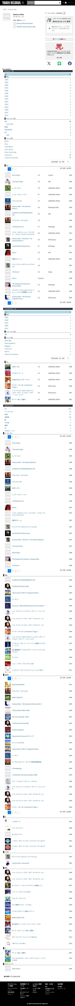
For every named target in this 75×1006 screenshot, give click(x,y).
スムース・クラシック (19, 898)
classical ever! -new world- (20, 863)
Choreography (17, 768)
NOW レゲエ (16, 367)
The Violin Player (17, 182)
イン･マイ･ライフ (17, 828)
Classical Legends (18, 730)
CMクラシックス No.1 (18, 943)
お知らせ (35, 992)
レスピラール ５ (17, 373)
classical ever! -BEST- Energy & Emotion (25, 593)
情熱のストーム (17, 259)
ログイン (70, 3)
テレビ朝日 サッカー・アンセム (21, 905)
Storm (14, 252)
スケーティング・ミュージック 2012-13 (24, 937)
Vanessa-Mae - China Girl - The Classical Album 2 (22, 240)
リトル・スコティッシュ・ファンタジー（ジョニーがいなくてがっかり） (23, 233)
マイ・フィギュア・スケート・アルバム (24, 781)
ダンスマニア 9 (16, 834)
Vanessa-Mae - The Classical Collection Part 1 (21, 298)
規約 (46, 986)
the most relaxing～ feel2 (20, 717)
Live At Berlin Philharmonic (21, 246)
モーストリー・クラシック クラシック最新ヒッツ (27, 885)
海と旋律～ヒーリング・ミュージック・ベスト (26, 924)
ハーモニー (15, 599)
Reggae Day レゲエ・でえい (21, 379)
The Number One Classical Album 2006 (24, 775)
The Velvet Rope (17, 546)
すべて (30, 3)
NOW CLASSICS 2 (17, 697)
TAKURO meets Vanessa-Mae (26, 27)
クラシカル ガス (17, 201)
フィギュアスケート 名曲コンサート (23, 911)
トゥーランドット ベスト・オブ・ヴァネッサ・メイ (28, 619)
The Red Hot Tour (18, 227)
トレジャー (15, 657)
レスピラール (16, 821)
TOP (4, 9)
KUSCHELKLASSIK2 (18, 685)
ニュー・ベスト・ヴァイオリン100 (23, 664)
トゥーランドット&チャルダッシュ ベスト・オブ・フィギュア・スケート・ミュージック (23, 393)
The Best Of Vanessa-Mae (20, 586)
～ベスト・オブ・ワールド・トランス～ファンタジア (28, 841)
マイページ (10, 994)
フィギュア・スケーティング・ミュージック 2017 (27, 670)
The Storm (15, 272)
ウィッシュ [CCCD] (18, 743)
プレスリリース (61, 988)
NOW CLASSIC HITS (18, 918)
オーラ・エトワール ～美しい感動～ (23, 930)
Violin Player (16, 175)
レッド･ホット (16, 188)
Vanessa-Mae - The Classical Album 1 (21, 207)
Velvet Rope (16, 553)
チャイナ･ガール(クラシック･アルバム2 (23, 265)
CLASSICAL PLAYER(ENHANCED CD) (22, 214)
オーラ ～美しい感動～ (19, 399)
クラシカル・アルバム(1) (20, 220)
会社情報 (60, 986)
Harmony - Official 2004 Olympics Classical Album (28, 606)
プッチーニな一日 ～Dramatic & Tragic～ (22, 386)
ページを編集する (60, 39)
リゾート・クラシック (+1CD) (21, 892)
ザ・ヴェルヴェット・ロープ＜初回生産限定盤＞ (27, 762)
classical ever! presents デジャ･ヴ (23, 736)
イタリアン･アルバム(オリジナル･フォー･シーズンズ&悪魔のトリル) (23, 291)
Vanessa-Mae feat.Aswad (25, 23)
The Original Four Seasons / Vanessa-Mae (21, 285)
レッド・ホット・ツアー (19, 194)
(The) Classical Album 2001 (21, 710)
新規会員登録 (11, 992)
